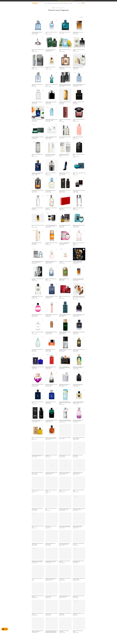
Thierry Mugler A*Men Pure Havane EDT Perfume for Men (78, 561)
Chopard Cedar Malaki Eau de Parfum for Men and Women (65, 332)
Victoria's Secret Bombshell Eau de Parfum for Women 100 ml (64, 243)
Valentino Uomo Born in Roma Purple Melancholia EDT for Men (79, 315)
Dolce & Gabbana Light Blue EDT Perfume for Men (50, 191)
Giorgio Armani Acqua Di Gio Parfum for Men (78, 50)
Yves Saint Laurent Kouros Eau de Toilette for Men (37, 102)
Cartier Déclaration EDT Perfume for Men (37, 579)
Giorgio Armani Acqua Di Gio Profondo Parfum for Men (79, 332)
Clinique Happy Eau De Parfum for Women (78, 208)
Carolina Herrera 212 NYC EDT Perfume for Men (38, 67)
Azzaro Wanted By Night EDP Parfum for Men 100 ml (65, 226)
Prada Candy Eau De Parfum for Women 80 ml (78, 455)
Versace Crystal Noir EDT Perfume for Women (79, 120)
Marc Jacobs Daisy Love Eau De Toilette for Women (65, 262)
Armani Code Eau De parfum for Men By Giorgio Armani (65, 191)
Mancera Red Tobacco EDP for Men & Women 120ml (65, 579)
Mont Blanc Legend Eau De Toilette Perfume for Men (50, 102)
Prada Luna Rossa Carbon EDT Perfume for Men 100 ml (79, 191)
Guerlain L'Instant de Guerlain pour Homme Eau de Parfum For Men (78, 402)
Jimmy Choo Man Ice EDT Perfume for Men (37, 332)
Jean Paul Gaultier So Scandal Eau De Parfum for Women (37, 473)
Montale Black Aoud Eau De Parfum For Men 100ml (38, 596)
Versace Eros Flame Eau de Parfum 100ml (64, 297)
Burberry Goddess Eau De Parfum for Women (51, 490)
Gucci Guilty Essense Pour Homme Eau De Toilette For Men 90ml (51, 420)
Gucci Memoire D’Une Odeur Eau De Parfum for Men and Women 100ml (64, 526)
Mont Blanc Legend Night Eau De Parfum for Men (50, 544)
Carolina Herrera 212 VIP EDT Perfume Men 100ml (38, 279)
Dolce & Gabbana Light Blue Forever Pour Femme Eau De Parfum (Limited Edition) (65, 402)
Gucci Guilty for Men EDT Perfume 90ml (50, 173)
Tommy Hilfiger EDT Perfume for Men (65, 136)
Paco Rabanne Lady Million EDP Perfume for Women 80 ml (78, 262)
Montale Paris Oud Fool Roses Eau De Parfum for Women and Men (65, 473)
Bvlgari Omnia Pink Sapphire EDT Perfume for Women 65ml (78, 526)
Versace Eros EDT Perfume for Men (64, 32)
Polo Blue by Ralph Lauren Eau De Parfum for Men (50, 402)
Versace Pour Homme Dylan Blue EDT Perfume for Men (37, 120)
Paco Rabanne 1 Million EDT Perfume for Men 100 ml (65, 102)
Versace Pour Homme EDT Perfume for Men (51, 32)
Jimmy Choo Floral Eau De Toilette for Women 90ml (37, 350)
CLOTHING (61, 3)
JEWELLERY (66, 3)
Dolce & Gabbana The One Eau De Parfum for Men (78, 32)
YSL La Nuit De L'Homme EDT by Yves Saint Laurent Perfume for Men (51, 226)
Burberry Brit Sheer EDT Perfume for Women (78, 243)
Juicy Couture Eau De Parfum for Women (50, 67)
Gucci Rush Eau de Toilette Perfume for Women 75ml (65, 208)
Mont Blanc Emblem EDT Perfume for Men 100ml (51, 455)
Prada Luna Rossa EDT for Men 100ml (65, 437)
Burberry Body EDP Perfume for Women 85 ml (37, 243)
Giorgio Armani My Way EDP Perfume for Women (37, 614)
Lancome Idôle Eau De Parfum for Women (78, 137)
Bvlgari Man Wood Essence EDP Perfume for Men (64, 279)
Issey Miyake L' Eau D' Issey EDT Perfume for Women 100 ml (50, 155)
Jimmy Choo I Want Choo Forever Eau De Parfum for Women (51, 385)
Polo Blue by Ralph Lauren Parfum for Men (37, 402)
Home (53, 7)
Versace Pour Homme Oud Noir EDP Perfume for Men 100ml (37, 631)
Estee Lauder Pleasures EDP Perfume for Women (37, 208)
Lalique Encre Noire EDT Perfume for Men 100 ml (78, 102)
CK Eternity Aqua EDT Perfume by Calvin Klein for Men (37, 32)
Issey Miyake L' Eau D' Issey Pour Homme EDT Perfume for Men (64, 155)
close (33, 0)
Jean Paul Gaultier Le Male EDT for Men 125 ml (51, 85)
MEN (45, 3)
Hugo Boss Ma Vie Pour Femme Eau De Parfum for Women (51, 315)
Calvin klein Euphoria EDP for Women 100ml (38, 50)
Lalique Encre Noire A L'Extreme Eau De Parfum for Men (65, 614)
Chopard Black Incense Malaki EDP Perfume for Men (37, 509)
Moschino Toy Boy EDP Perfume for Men (51, 509)
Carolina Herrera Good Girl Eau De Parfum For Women (64, 173)
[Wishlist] (42, 20)
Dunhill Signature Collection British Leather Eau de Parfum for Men (78, 279)
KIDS (52, 3)
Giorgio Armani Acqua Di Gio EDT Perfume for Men (78, 67)
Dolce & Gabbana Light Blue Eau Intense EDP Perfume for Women (51, 120)
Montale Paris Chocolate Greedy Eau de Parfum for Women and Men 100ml (65, 420)
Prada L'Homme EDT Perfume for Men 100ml (38, 526)
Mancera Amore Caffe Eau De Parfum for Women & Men (65, 455)
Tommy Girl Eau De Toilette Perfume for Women (51, 208)
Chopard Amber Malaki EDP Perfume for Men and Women (51, 332)
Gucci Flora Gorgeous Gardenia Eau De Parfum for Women (79, 579)
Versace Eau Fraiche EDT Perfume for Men (65, 50)
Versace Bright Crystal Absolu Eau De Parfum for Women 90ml (65, 596)
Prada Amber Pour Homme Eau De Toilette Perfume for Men (64, 385)
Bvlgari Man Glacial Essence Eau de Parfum (50, 279)
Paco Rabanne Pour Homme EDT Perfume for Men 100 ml (50, 50)
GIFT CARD (70, 3)
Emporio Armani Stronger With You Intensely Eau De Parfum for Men (51, 438)
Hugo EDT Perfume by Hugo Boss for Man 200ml (37, 85)
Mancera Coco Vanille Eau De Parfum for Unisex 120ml (51, 596)
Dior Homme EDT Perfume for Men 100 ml (38, 226)
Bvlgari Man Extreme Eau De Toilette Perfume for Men (37, 544)
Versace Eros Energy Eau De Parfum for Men (38, 438)
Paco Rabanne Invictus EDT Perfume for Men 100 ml (51, 526)
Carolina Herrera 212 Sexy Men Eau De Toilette (65, 120)
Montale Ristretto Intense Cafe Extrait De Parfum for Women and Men (51, 561)
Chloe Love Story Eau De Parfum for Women (78, 490)
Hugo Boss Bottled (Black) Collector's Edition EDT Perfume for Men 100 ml (65, 85)
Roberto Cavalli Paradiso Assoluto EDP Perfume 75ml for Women (79, 509)
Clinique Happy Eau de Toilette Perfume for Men (50, 350)
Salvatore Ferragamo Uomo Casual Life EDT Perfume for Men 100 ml (38, 262)
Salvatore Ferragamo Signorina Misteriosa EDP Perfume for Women (65, 367)
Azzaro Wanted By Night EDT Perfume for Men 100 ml (38, 191)
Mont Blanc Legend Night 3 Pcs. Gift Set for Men (78, 614)
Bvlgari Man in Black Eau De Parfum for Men (79, 155)
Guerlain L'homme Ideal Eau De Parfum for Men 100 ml (65, 67)
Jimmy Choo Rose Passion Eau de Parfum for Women (37, 315)
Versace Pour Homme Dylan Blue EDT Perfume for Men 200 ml (37, 173)
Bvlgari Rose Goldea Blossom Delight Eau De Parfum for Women (51, 262)
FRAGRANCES (55, 3)
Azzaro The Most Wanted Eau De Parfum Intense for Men (78, 385)
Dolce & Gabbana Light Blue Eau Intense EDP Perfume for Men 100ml (79, 85)
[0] (81, 3)
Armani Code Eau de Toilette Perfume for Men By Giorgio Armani (37, 420)
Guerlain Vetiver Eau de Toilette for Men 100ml (64, 561)
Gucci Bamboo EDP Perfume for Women (78, 631)
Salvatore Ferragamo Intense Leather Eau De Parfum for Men (65, 315)
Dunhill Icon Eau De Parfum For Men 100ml (37, 155)
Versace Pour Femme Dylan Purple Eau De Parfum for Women (38, 385)
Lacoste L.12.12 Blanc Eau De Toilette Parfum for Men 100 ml (51, 137)
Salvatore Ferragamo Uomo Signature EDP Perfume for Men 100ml (65, 509)
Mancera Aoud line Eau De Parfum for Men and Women (79, 350)
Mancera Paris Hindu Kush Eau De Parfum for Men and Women (64, 544)
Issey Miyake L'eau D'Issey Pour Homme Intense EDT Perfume (65, 350)
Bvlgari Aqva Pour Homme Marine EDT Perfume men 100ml (79, 226)
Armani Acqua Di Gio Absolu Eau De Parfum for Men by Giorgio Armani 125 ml (79, 297)
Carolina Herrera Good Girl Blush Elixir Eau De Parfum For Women (51, 473)
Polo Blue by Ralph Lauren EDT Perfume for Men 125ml (38, 367)
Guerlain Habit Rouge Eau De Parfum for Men (64, 490)
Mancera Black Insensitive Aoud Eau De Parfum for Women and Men (38, 455)
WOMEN (48, 3)
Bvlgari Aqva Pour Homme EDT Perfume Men (79, 173)
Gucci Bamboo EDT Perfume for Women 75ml (64, 631)
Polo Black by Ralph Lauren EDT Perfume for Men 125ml (78, 473)
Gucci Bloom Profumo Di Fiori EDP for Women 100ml (79, 596)
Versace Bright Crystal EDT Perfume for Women (78, 544)
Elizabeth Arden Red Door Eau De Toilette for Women (50, 367)
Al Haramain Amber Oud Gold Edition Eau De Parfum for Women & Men (37, 561)
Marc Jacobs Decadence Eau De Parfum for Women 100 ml (38, 137)
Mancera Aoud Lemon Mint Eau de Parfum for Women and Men (78, 367)
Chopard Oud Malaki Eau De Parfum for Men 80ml (51, 243)
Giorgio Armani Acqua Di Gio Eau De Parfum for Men (37, 297)
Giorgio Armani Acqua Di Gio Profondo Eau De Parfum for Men (51, 297)
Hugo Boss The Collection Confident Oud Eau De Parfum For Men (51, 579)
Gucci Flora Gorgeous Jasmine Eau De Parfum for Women (78, 438)
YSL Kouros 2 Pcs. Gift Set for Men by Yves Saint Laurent (51, 614)
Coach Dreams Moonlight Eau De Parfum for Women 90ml (78, 420)
